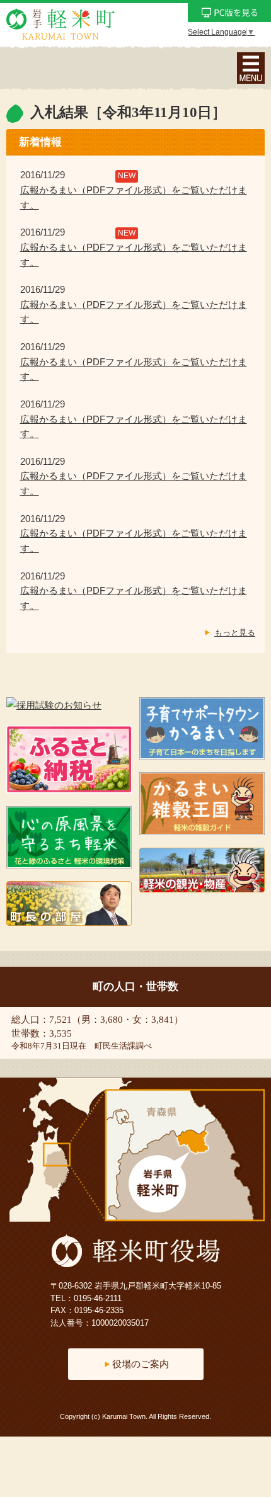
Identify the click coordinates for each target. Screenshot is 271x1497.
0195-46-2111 (98, 1298)
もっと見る (234, 632)
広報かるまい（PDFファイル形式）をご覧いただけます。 (133, 197)
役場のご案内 (140, 1363)
